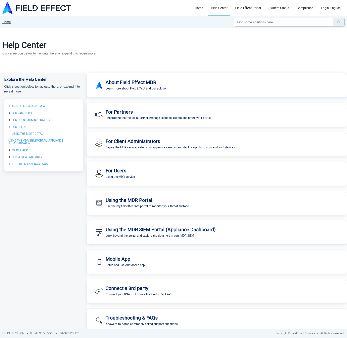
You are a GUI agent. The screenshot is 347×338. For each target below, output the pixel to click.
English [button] (335, 8)
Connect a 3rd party (27, 157)
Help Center (219, 8)
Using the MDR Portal (27, 133)
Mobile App (20, 150)
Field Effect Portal (248, 8)
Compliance (305, 8)
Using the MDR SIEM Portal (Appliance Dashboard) (35, 142)
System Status (278, 8)
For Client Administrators (31, 120)
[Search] (339, 22)
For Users (19, 126)
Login (325, 8)
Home (199, 8)
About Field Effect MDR (29, 106)
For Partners (22, 113)
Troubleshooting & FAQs (30, 163)
